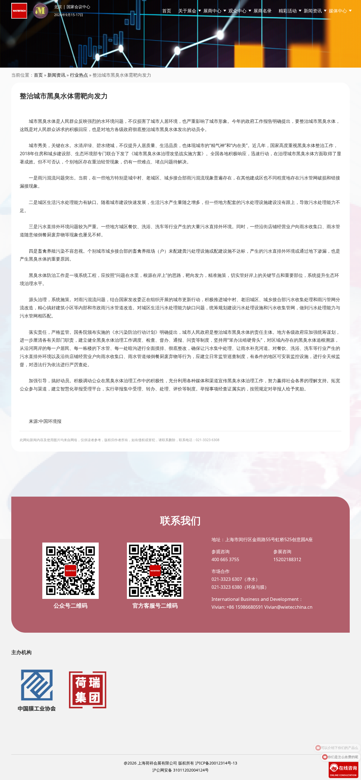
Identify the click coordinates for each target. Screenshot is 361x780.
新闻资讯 (56, 75)
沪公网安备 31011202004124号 (180, 770)
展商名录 (263, 11)
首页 (166, 11)
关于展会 (187, 11)
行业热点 (79, 75)
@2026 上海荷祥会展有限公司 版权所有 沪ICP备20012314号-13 (180, 763)
